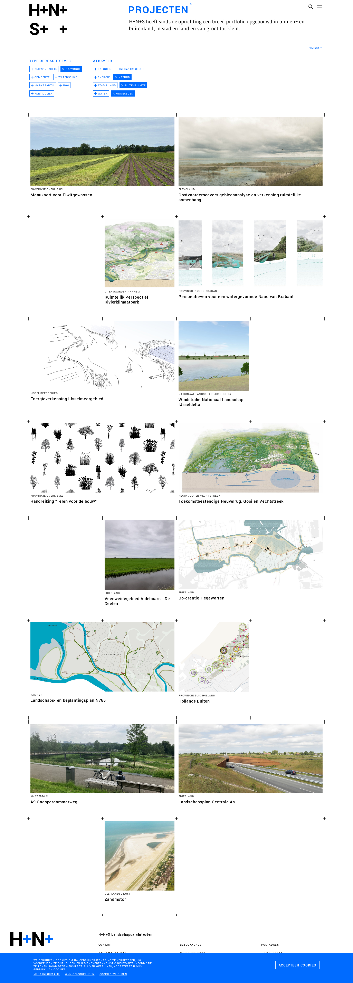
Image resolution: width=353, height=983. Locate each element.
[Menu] (319, 6)
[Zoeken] (310, 6)
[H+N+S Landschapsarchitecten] (31, 950)
